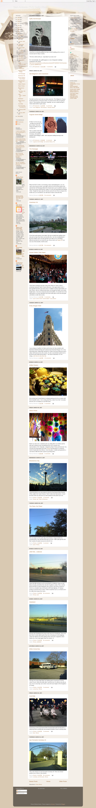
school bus (35, 689)
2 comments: (49, 105)
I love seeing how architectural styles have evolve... (20, 147)
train (38, 594)
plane (34, 544)
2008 (18, 31)
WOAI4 (72, 75)
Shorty (34, 499)
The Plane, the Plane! (35, 506)
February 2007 (22, 109)
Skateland (32, 602)
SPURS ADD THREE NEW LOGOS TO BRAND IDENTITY (75, 90)
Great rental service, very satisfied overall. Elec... (21, 140)
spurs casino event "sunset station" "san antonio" (44, 298)
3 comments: (46, 687)
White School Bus (34, 649)
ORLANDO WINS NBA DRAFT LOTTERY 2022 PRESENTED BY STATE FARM (74, 96)
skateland (39, 642)
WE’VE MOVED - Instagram (23, 210)
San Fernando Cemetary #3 (37, 740)
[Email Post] (55, 66)
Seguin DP (59, 240)
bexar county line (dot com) (19, 196)
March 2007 (21, 60)
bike (34, 733)
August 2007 (22, 47)
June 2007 (21, 52)
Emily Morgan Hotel (35, 306)
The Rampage (33, 149)
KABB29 (72, 38)
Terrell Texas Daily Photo (19, 263)
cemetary (35, 776)
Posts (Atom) (39, 784)
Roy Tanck (73, 17)
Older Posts (63, 781)
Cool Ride (32, 696)
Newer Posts (33, 781)
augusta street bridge (38, 141)
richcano (53, 804)
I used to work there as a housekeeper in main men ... (20, 132)
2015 (18, 25)
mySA (71, 54)
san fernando (41, 776)
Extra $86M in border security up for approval (74, 56)
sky (37, 499)
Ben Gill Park (23, 266)
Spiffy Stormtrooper (35, 18)
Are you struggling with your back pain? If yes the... (21, 163)
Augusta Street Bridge (36, 114)
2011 (18, 27)
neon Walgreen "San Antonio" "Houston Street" (44, 107)
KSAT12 (72, 49)
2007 (18, 33)
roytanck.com (78, 23)
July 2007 (21, 50)
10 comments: (48, 358)
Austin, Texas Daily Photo (19, 177)
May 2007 (21, 56)
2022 (18, 17)
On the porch (23, 180)
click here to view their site (39, 356)
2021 (18, 19)
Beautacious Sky (34, 461)
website (48, 448)
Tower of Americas (43, 499)
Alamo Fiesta (33, 410)
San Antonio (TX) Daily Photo (30, 6)
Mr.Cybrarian (20, 122)
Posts (19, 790)
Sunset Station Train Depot (37, 252)
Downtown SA (33, 202)
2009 (18, 29)
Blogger (63, 804)
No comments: (48, 195)
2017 (18, 23)
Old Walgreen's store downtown (38, 74)
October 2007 (22, 41)
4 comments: (50, 66)
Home (48, 781)
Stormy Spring (19, 229)
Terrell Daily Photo (19, 248)
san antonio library (48, 141)
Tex (54, 141)
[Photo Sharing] (48, 179)
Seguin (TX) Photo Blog (19, 228)
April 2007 (21, 58)
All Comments (21, 793)
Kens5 (72, 43)
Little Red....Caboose (35, 552)
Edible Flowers (33, 365)
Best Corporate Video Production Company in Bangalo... (20, 155)
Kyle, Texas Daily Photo (19, 205)
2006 (18, 116)
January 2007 (22, 112)
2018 (18, 21)
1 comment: (46, 543)
